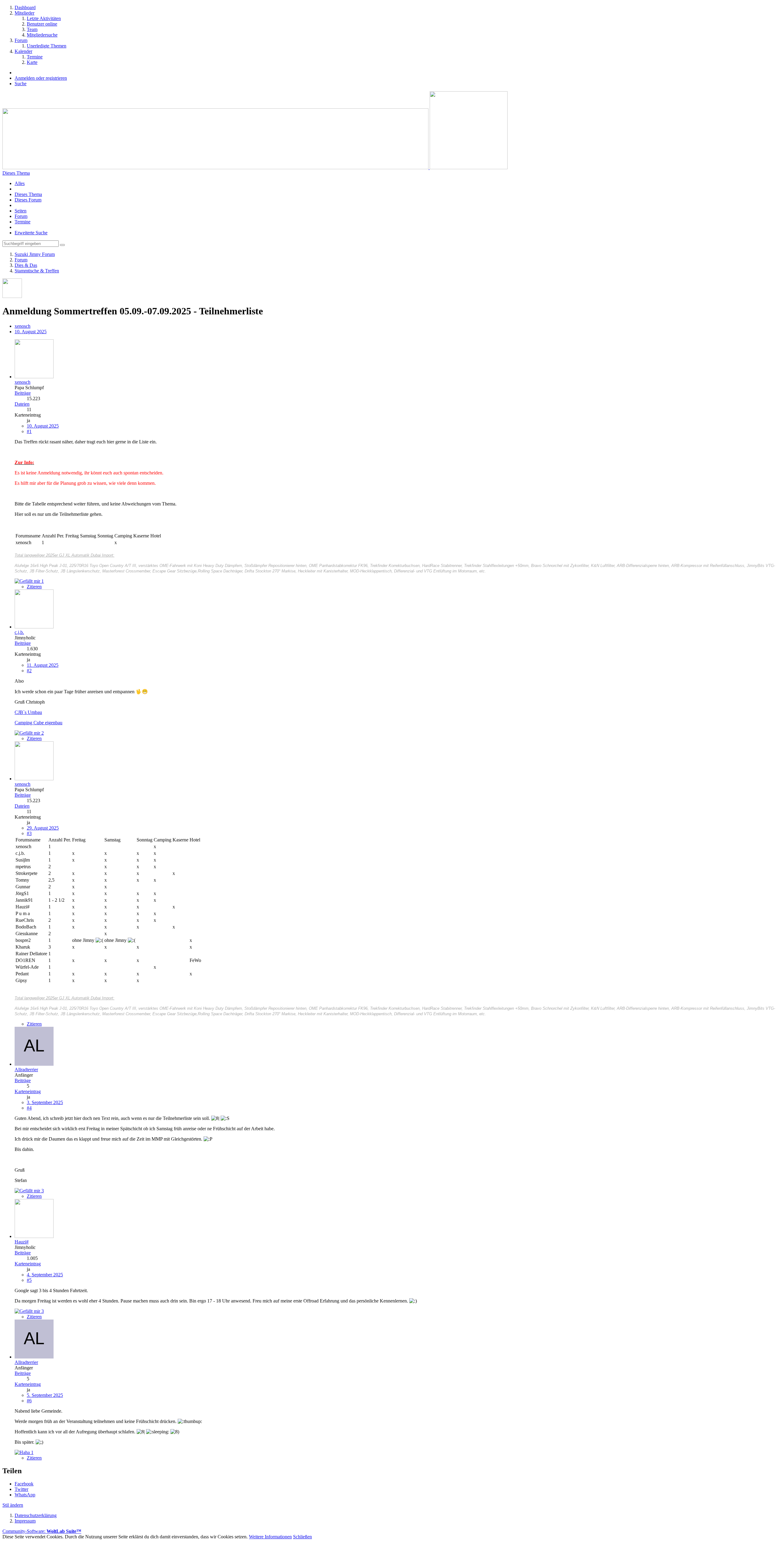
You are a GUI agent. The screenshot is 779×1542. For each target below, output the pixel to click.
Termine (22, 221)
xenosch (22, 326)
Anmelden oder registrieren (41, 78)
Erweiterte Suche (31, 232)
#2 (29, 670)
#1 (29, 431)
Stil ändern (12, 1505)
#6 (29, 1400)
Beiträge (23, 393)
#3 (29, 833)
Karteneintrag (28, 1091)
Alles (20, 183)
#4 (29, 1107)
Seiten (20, 210)
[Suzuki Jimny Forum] (255, 167)
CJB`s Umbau (28, 712)
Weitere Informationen (270, 1536)
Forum (21, 216)
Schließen (302, 1536)
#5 (29, 1280)
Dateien (22, 404)
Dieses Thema (28, 194)
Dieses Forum (28, 199)
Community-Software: (41, 1531)
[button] (24, 1483)
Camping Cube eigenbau (38, 722)
